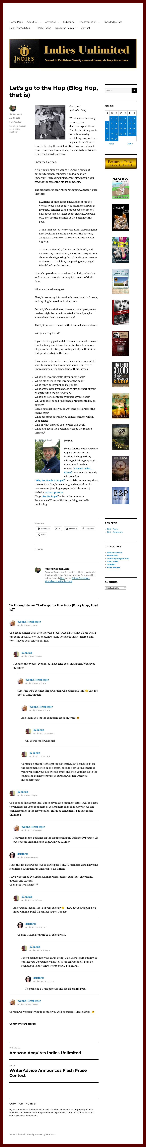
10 (121, 123)
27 (134, 133)
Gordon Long (15, 114)
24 (120, 133)
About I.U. (32, 22)
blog (62, 578)
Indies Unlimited (17, 1134)
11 (125, 123)
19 (130, 128)
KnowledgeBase (113, 22)
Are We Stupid (50, 496)
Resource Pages (64, 28)
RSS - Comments (115, 532)
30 (116, 138)
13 (134, 123)
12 (130, 123)
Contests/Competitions (118, 558)
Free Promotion (88, 22)
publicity (13, 132)
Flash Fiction (44, 28)
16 (116, 128)
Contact (85, 28)
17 (121, 128)
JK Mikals (26, 652)
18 (125, 128)
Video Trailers (113, 567)
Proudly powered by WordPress (41, 1134)
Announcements (114, 552)
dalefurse (22, 853)
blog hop (13, 126)
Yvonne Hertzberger (29, 621)
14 (107, 128)
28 (107, 138)
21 (107, 133)
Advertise (50, 22)
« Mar (111, 144)
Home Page (16, 22)
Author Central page (81, 578)
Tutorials (111, 564)
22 (111, 133)
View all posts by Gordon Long (58, 581)
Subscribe (69, 22)
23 (116, 133)
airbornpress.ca (54, 492)
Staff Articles (15, 122)
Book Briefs (112, 555)
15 (112, 128)
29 (111, 138)
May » (130, 144)
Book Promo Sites (19, 28)
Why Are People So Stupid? (50, 480)
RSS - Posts (112, 529)
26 (130, 133)
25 (125, 133)
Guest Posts (112, 561)
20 (134, 128)
